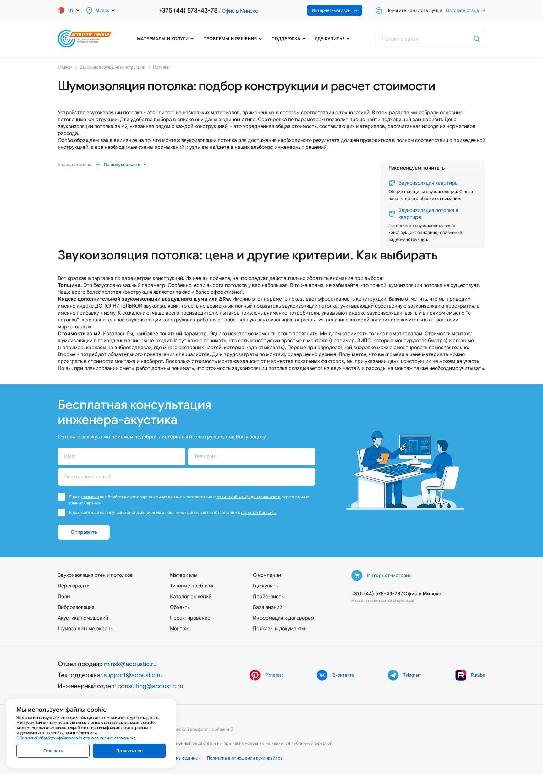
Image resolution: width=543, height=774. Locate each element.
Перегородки (74, 585)
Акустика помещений (83, 618)
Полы (64, 596)
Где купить (265, 585)
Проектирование (190, 618)
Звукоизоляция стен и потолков (95, 575)
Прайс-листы (269, 596)
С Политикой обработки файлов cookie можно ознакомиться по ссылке (75, 738)
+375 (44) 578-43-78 (188, 10)
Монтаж (179, 628)
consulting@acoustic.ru (150, 685)
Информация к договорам (283, 618)
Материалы (183, 575)
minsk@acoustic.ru (130, 663)
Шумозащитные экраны (86, 628)
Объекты (180, 607)
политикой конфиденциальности (249, 496)
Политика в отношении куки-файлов (244, 757)
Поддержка (286, 38)
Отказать (53, 750)
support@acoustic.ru (133, 674)
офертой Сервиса (258, 512)
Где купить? (330, 38)
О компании (267, 575)
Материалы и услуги (163, 38)
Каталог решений (190, 596)
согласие (90, 496)
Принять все (129, 750)
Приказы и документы (279, 628)
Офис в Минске (240, 11)
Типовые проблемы (193, 585)
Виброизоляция (76, 607)
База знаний (267, 607)
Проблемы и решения (230, 38)
